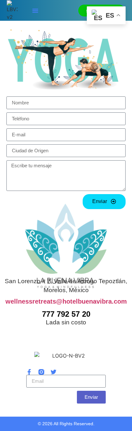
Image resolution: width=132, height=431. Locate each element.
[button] (35, 10)
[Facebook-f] (29, 372)
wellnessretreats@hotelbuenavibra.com (66, 301)
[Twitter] (53, 372)
